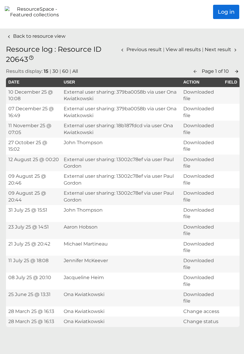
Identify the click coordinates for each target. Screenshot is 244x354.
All (75, 71)
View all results (184, 49)
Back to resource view (38, 36)
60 (65, 71)
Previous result (144, 49)
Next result (218, 49)
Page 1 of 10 (216, 71)
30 (55, 71)
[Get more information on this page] (31, 57)
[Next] (237, 71)
